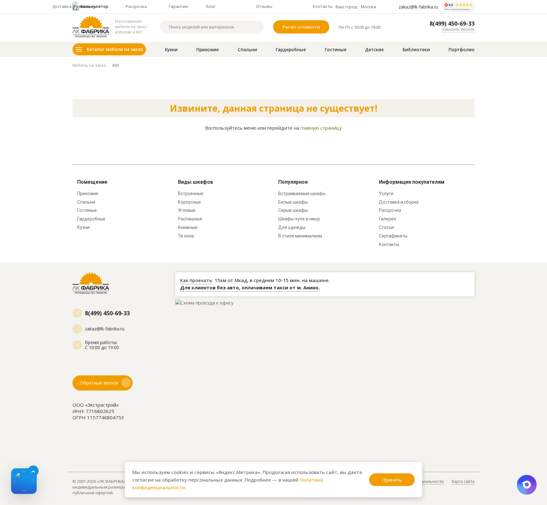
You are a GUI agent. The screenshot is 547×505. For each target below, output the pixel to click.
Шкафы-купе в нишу (299, 218)
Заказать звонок (458, 29)
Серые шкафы (293, 210)
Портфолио (462, 49)
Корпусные (189, 202)
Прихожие (207, 49)
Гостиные (335, 49)
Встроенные (191, 193)
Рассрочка (390, 210)
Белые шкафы (293, 202)
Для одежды (291, 227)
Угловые (187, 210)
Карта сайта (463, 481)
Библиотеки (416, 49)
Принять (392, 480)
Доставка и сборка (398, 202)
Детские (374, 49)
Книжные (188, 227)
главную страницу (321, 128)
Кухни (171, 49)
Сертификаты (393, 235)
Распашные (190, 218)
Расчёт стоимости (301, 27)
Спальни (247, 49)
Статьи (386, 227)
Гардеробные (291, 49)
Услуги (386, 193)
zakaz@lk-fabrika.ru (418, 6)
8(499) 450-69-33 (452, 23)
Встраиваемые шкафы (301, 193)
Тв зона (186, 235)
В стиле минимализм (300, 235)
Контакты (389, 244)
